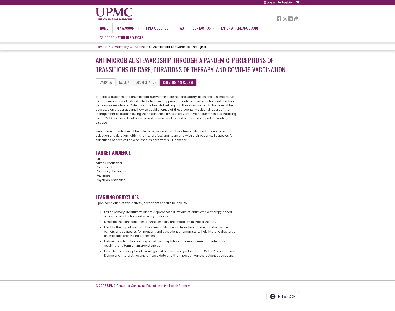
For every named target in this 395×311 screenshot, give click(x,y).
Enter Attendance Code (240, 28)
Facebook (279, 17)
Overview (105, 82)
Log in (271, 2)
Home (104, 28)
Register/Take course (178, 82)
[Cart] (297, 4)
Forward (296, 17)
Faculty (124, 82)
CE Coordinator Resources (122, 37)
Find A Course (157, 28)
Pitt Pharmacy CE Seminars (128, 47)
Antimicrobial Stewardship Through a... (179, 47)
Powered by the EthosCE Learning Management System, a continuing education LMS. (282, 296)
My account (126, 28)
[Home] (114, 14)
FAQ (181, 28)
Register (287, 2)
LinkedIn (290, 17)
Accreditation (146, 82)
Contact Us (201, 28)
